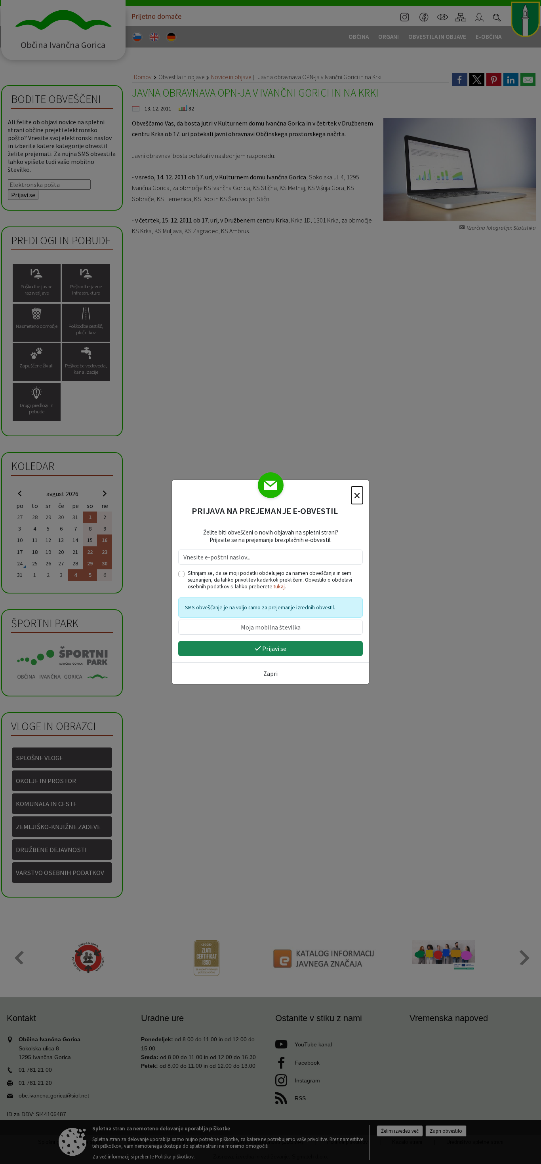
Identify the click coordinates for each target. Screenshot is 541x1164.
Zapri (270, 673)
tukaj (279, 586)
